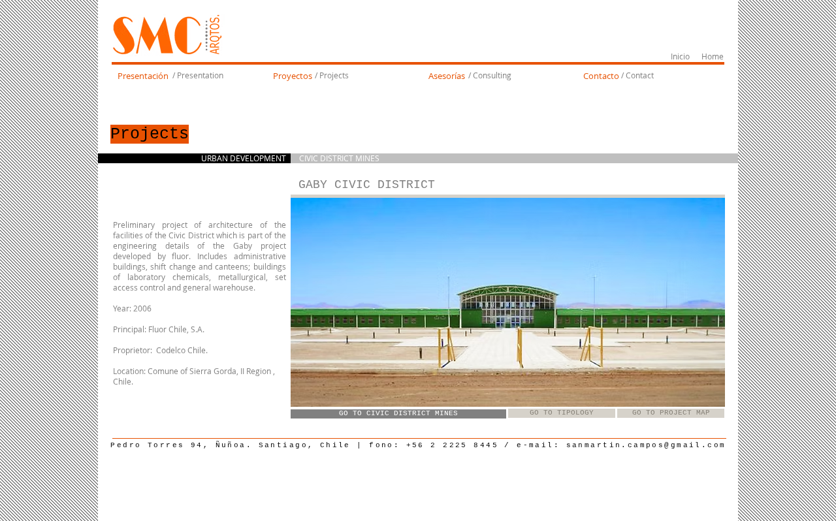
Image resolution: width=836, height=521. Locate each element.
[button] (508, 302)
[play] (697, 395)
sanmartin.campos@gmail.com (646, 445)
